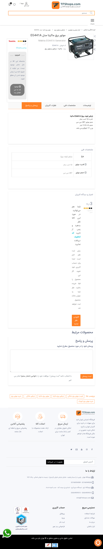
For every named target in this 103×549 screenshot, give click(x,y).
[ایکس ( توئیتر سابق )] (71, 449)
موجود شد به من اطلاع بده (17, 89)
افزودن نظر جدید (76, 320)
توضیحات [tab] (87, 105)
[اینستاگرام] (87, 449)
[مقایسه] (94, 35)
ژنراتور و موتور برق (51, 49)
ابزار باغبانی (91, 526)
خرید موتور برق (16, 396)
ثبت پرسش (86, 376)
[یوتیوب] (81, 449)
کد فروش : (62, 45)
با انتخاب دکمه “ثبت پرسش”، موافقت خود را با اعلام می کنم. (42, 378)
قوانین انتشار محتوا (28, 376)
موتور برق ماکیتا (44, 396)
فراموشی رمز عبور (59, 526)
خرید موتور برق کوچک (86, 401)
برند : (64, 49)
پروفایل (62, 513)
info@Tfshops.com (83, 498)
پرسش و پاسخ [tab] (31, 105)
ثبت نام (62, 522)
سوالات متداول (89, 518)
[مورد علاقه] (94, 40)
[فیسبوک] (92, 449)
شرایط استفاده (90, 513)
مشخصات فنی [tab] (69, 105)
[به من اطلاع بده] (94, 44)
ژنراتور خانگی (30, 396)
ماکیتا (60, 49)
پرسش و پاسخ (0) (21, 48)
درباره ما (92, 522)
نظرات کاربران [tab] (50, 105)
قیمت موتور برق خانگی (75, 396)
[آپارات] (76, 449)
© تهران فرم (41, 538)
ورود (63, 518)
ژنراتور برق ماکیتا (58, 396)
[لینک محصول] (94, 48)
